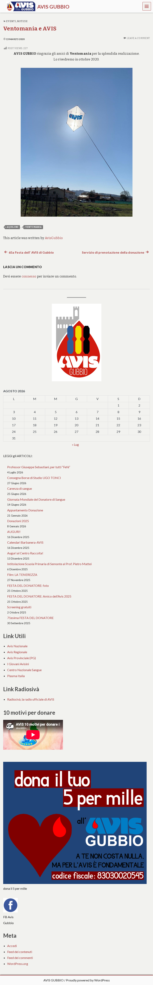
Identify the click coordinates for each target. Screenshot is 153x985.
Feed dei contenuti (19, 952)
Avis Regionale (17, 652)
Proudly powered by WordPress (88, 980)
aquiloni (13, 227)
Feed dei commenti (20, 958)
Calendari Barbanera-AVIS (25, 542)
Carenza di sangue (19, 488)
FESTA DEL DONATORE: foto (28, 585)
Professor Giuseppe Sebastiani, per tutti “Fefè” (38, 467)
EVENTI (11, 21)
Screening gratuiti (19, 607)
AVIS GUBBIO (53, 980)
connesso (29, 276)
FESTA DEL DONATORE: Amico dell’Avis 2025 (39, 596)
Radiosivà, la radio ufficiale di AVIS (30, 699)
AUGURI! (14, 531)
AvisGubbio (54, 238)
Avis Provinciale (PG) (21, 658)
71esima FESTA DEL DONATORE (30, 618)
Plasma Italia (16, 676)
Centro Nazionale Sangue (24, 670)
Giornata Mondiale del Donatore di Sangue (36, 499)
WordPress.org (17, 964)
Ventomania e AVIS (29, 28)
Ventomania (33, 227)
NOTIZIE (22, 21)
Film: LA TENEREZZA (22, 574)
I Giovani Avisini (18, 664)
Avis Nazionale (17, 646)
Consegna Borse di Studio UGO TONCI (34, 478)
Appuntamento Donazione (25, 510)
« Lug (75, 444)
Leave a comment (138, 38)
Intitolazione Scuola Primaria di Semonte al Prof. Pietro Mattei (49, 564)
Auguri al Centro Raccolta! (25, 553)
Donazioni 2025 (18, 521)
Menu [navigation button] (147, 6)
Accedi (12, 946)
